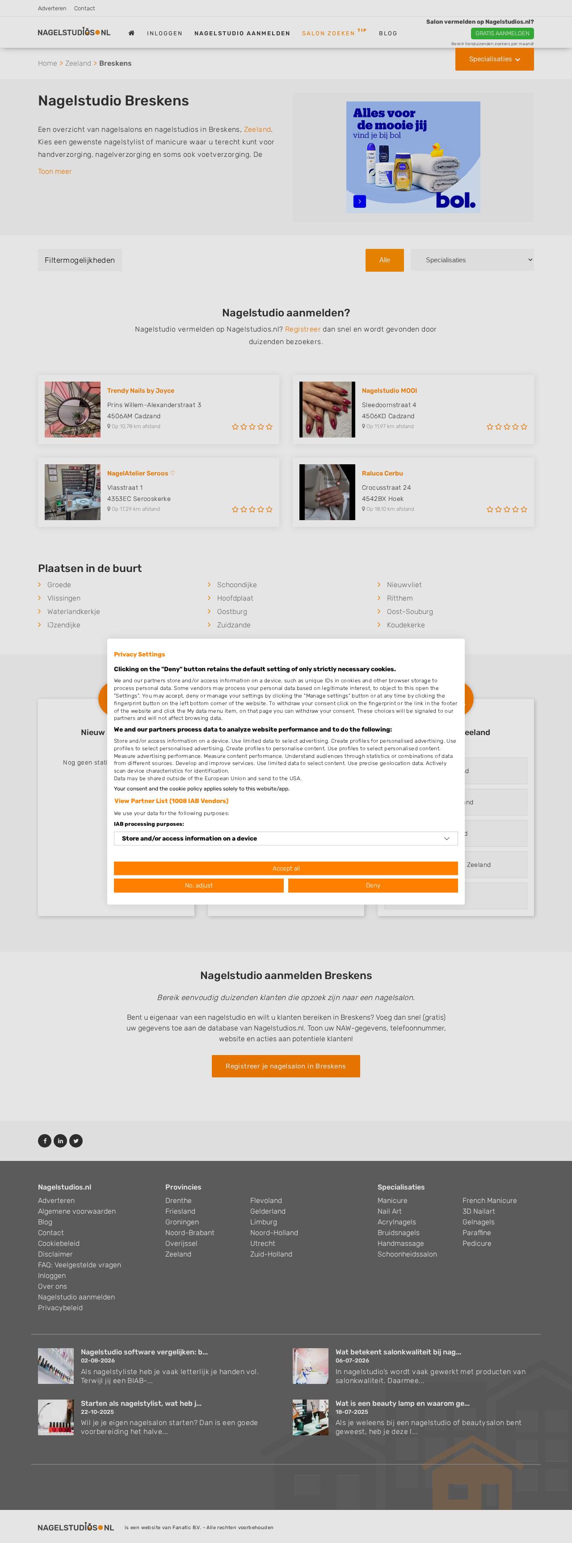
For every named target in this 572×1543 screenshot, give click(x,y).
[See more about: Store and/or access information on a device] (446, 838)
